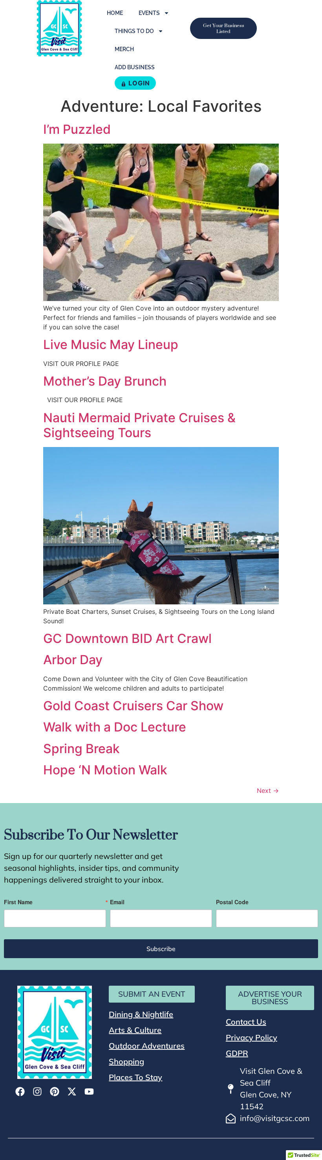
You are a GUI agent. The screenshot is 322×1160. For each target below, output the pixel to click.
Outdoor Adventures (147, 1046)
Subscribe (161, 949)
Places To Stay (135, 1077)
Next (268, 790)
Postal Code (232, 902)
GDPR (237, 1053)
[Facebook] (20, 1091)
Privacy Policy (251, 1037)
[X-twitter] (72, 1091)
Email (117, 902)
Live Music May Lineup (110, 344)
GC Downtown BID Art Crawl (127, 638)
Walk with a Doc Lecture (114, 727)
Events (149, 13)
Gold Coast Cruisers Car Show (133, 705)
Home (115, 13)
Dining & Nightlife (141, 1014)
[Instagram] (37, 1091)
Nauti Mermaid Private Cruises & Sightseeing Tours (139, 425)
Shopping (126, 1061)
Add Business (135, 67)
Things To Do (134, 31)
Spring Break (81, 748)
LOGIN (139, 83)
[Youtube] (89, 1091)
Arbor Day (72, 659)
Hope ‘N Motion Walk (105, 770)
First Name (18, 902)
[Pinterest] (54, 1091)
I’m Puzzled (77, 129)
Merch (124, 49)
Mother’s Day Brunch (104, 381)
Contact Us (246, 1022)
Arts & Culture (135, 1030)
